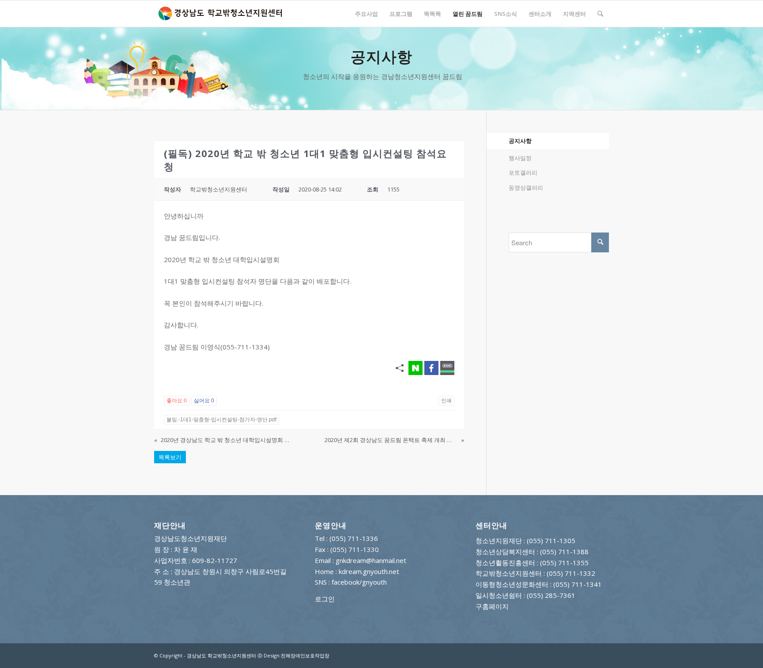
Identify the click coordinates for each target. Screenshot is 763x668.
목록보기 (170, 457)
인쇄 (446, 401)
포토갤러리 (523, 172)
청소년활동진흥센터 (505, 562)
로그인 (325, 598)
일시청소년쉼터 (499, 595)
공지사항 (520, 141)
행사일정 (520, 158)
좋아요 (176, 401)
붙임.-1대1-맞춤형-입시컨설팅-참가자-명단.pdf (221, 420)
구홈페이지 (492, 606)
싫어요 (204, 401)
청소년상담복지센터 (505, 551)
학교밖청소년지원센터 (509, 573)
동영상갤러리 (526, 187)
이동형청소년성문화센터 (512, 584)
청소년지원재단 (499, 540)
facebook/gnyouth (359, 582)
